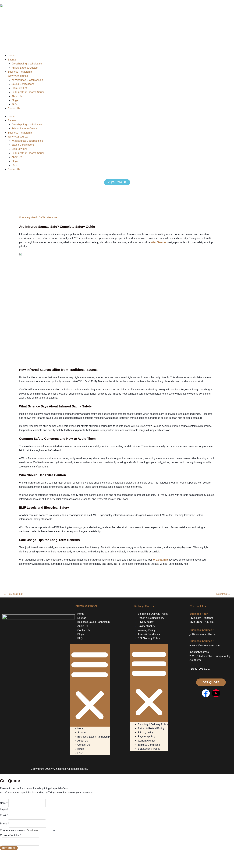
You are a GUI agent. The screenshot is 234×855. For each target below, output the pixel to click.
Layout (4, 809)
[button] (90, 685)
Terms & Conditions (149, 634)
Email (4, 815)
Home (11, 55)
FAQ (14, 104)
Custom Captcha (10, 835)
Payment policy (146, 626)
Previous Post (13, 594)
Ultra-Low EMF (19, 88)
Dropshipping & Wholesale (26, 63)
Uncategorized (28, 217)
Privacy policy (145, 622)
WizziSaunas (158, 242)
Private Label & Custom (24, 67)
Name (4, 803)
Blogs (14, 100)
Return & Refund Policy (151, 618)
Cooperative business (12, 830)
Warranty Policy (146, 630)
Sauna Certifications (22, 84)
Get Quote (8, 848)
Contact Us (14, 108)
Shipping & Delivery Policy (153, 613)
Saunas (12, 59)
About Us (16, 96)
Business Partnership (20, 72)
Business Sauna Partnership (93, 622)
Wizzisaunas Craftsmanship (27, 80)
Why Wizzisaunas (18, 75)
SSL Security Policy (149, 638)
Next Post (223, 594)
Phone (4, 823)
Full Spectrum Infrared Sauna (28, 92)
